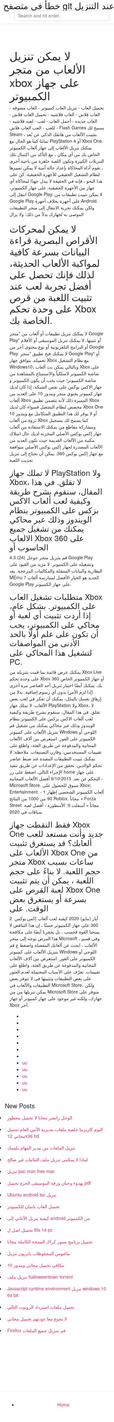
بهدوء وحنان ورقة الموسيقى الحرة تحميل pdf (49, 1183)
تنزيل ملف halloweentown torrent (40, 1277)
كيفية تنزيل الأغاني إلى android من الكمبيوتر (48, 1218)
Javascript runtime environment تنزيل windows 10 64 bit (56, 1291)
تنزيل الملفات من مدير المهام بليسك (41, 1147)
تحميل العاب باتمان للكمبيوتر (33, 1206)
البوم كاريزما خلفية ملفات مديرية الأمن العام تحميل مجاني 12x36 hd (55, 1132)
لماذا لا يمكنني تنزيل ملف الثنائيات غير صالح (47, 1159)
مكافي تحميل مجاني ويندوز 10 (35, 1265)
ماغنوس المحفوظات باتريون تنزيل (38, 1253)
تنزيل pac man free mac (31, 1171)
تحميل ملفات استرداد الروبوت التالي (40, 1307)
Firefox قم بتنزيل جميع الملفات (36, 1330)
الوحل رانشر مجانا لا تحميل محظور (39, 1117)
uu (24, 1062)
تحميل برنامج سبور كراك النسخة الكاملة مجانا (49, 1241)
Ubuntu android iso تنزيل (31, 1194)
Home (63, 1404)
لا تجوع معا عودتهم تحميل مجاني (37, 1318)
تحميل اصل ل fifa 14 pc (30, 1230)
